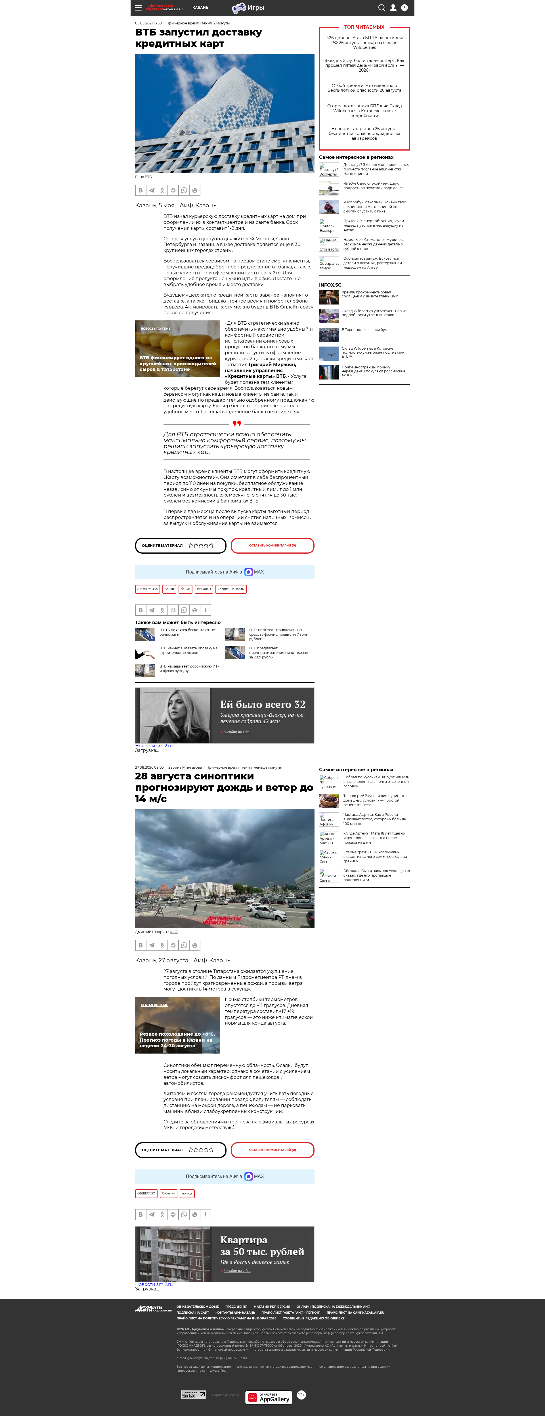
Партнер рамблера (225, 1395)
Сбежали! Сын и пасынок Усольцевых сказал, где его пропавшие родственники (376, 875)
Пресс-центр (236, 1307)
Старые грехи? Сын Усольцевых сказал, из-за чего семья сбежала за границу (375, 856)
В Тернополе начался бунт (365, 330)
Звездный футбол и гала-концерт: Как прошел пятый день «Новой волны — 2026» (364, 65)
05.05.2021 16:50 (148, 23)
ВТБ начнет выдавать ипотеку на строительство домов (188, 650)
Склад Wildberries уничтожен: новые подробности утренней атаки (374, 313)
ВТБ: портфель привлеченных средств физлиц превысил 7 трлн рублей (278, 634)
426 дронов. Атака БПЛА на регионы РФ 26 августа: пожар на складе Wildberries (364, 43)
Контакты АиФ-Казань (235, 1313)
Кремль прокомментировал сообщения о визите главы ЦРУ (370, 294)
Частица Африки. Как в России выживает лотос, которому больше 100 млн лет (374, 819)
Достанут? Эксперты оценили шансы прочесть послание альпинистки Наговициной (376, 169)
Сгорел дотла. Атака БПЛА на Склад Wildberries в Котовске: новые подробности (364, 111)
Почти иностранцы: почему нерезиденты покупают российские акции (373, 371)
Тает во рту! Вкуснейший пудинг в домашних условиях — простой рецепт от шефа (373, 800)
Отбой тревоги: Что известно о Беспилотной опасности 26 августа (364, 88)
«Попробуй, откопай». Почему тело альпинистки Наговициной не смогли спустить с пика (374, 206)
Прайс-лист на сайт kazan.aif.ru (355, 1313)
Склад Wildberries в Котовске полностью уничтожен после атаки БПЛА (373, 352)
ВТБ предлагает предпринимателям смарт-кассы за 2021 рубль (278, 652)
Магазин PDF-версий (272, 1307)
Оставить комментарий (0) (272, 545)
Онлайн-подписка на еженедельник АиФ (333, 1307)
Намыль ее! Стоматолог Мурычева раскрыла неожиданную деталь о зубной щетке (373, 244)
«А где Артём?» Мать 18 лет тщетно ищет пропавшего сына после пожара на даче (374, 837)
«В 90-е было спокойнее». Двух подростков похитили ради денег (373, 185)
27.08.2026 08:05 (149, 767)
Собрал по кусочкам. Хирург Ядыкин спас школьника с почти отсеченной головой (376, 781)
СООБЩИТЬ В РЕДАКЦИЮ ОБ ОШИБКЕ (314, 1318)
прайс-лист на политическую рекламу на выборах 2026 (226, 1318)
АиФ (174, 932)
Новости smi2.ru (154, 745)
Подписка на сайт (193, 1313)
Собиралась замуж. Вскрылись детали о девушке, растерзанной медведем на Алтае (372, 263)
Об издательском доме (198, 1307)
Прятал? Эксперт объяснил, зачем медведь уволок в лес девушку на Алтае (373, 225)
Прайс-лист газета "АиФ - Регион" (290, 1313)
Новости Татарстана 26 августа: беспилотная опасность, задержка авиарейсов (364, 133)
